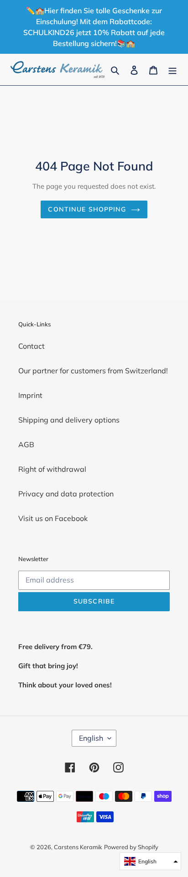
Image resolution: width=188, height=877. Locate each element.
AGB (26, 444)
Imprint (30, 395)
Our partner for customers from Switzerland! (93, 370)
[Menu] (172, 69)
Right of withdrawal (52, 469)
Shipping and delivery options (69, 419)
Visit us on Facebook (53, 518)
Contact (31, 346)
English (91, 738)
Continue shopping (87, 209)
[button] (150, 861)
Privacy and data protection (66, 493)
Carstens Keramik (78, 847)
